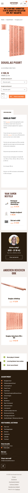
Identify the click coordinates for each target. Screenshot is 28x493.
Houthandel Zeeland (14, 482)
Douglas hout (7, 380)
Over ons (6, 426)
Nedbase (17, 489)
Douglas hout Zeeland (14, 487)
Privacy (14, 477)
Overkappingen (8, 429)
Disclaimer (14, 479)
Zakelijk (6, 436)
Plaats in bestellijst (19, 96)
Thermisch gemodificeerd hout (13, 393)
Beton (6, 398)
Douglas (8, 122)
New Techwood (8, 403)
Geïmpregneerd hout (10, 383)
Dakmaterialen (8, 405)
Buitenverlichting (9, 413)
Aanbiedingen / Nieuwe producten (13, 418)
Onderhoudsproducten (10, 410)
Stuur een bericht (14, 257)
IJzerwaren (7, 408)
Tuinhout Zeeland (14, 484)
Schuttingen (7, 395)
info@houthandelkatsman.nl (7, 460)
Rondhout (7, 400)
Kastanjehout (8, 385)
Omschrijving (7, 112)
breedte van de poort (6, 78)
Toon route (6, 447)
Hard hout (7, 390)
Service (6, 431)
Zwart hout (7, 388)
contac (10, 135)
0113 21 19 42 (4, 453)
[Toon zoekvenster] (21, 3)
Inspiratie (6, 434)
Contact (6, 439)
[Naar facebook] (3, 466)
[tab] (7, 112)
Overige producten (9, 415)
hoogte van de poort (6, 86)
